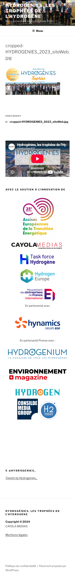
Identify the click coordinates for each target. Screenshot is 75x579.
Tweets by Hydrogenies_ (21, 478)
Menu (39, 30)
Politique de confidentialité (20, 565)
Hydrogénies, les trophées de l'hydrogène (30, 11)
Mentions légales (16, 535)
